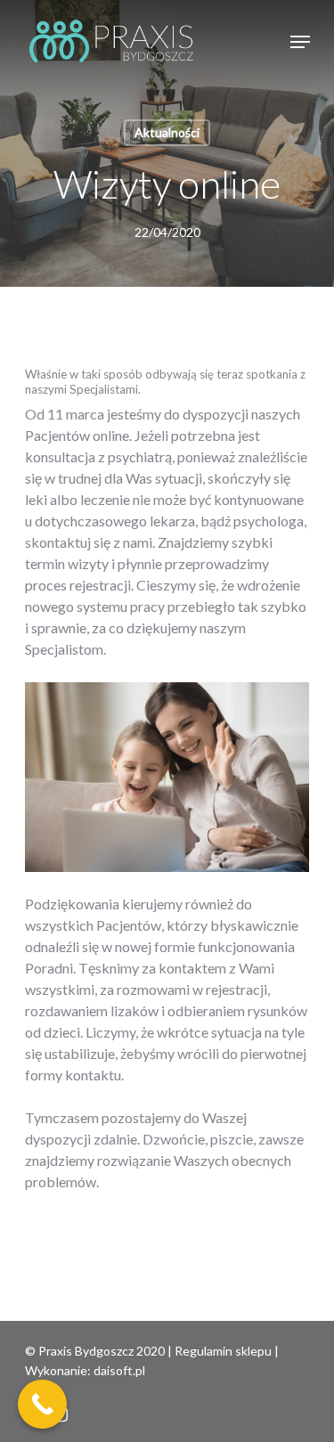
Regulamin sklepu (223, 1350)
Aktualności (167, 132)
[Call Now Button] (42, 1404)
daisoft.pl (119, 1370)
